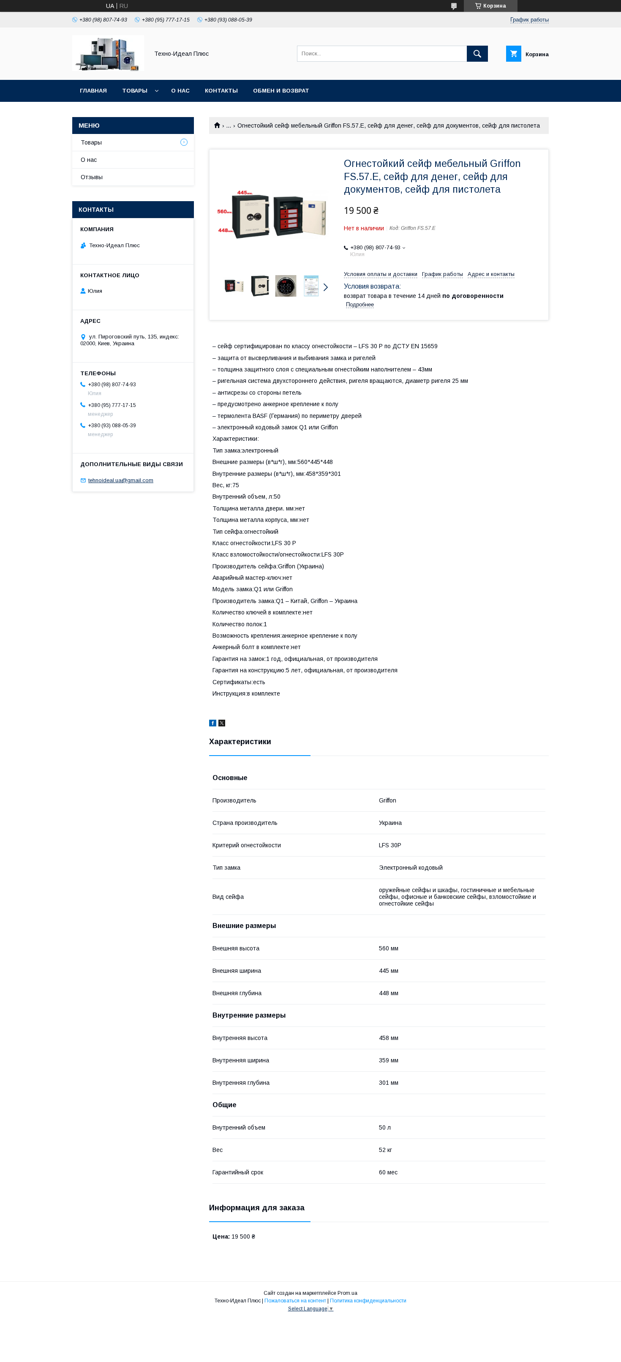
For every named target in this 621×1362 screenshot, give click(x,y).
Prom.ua (347, 1293)
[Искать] (477, 54)
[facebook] (212, 724)
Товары (134, 90)
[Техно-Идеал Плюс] (108, 69)
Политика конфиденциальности (368, 1301)
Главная (93, 90)
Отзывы (92, 177)
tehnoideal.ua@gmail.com (120, 480)
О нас (180, 90)
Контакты (221, 90)
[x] (221, 724)
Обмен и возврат (281, 90)
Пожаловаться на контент (295, 1301)
